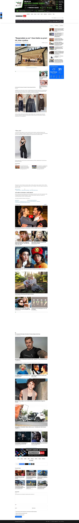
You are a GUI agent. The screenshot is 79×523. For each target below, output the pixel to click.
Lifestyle (49, 14)
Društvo (27, 20)
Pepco (33, 458)
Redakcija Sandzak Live (18, 42)
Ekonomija (33, 20)
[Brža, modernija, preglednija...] (31, 452)
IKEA (25, 458)
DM (28, 458)
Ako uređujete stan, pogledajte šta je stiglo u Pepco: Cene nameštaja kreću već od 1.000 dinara (42, 167)
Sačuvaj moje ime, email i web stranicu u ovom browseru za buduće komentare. (26, 511)
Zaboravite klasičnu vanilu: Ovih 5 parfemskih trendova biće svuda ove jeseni (20, 477)
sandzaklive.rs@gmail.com (54, 521)
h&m (36, 458)
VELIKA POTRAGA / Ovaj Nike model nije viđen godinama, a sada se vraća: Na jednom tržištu (20, 487)
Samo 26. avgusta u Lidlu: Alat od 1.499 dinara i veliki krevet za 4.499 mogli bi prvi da (31, 487)
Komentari (61, 25)
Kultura (47, 20)
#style (31, 200)
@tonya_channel (17, 189)
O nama (60, 521)
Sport (42, 14)
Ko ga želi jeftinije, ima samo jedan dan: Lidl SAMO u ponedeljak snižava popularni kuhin (42, 487)
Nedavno (51, 25)
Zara (22, 458)
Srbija (32, 14)
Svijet (39, 14)
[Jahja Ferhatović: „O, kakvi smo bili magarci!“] (51, 57)
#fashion (35, 200)
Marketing (62, 521)
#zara (33, 200)
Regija (35, 14)
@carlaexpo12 (17, 200)
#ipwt (20, 190)
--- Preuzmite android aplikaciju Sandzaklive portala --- (31, 67)
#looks (29, 200)
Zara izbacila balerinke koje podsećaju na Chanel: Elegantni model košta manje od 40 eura (24, 167)
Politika (24, 20)
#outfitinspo (17, 201)
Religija (40, 20)
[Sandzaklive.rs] (20, 16)
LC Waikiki (31, 460)
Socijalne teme (44, 20)
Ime (15, 504)
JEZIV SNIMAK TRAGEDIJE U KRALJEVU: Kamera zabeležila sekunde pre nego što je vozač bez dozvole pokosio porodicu (59, 60)
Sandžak (28, 14)
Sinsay (44, 458)
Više (53, 14)
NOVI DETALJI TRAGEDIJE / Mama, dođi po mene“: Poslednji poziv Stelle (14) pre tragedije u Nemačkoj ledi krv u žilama (59, 43)
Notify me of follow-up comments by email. (21, 513)
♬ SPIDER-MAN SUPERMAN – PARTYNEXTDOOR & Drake (29, 190)
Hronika (30, 20)
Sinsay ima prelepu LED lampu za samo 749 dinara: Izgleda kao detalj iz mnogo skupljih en (31, 477)
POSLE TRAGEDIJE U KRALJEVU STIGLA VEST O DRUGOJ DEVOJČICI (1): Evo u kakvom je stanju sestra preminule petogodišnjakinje (59, 35)
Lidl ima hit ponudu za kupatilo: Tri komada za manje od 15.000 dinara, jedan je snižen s (42, 477)
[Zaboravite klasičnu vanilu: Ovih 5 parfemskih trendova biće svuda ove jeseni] (20, 473)
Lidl (18, 458)
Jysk (40, 458)
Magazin (45, 14)
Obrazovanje (36, 20)
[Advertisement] (31, 30)
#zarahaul (17, 190)
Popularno (56, 25)
